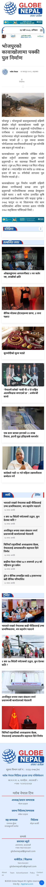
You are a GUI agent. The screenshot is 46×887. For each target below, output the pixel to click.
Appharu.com (27, 884)
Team (12, 873)
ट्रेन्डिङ (6, 595)
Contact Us (40, 873)
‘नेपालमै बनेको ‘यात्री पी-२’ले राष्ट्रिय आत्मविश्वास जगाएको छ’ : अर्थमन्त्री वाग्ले (21, 393)
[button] (42, 30)
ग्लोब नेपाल (14, 72)
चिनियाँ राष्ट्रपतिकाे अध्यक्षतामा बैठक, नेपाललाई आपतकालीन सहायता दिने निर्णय (21, 548)
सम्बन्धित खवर (11, 242)
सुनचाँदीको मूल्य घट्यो (14, 353)
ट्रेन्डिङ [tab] (37, 495)
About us (4, 873)
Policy (32, 873)
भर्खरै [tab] (7, 495)
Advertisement (22, 873)
